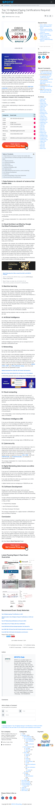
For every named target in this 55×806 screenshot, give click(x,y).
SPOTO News (24, 790)
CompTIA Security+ (17, 456)
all (21, 733)
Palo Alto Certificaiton (30, 767)
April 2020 (42, 147)
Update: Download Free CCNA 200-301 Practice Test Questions (16, 370)
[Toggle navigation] (51, 2)
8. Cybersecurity (7, 169)
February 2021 (43, 132)
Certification (24, 735)
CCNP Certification (29, 744)
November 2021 (43, 119)
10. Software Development (10, 172)
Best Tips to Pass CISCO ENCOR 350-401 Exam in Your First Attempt (17, 373)
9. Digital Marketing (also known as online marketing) (16, 170)
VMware (27, 771)
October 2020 (43, 138)
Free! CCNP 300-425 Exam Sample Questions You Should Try (16, 626)
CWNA (27, 755)
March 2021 (43, 131)
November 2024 (44, 113)
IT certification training (30, 645)
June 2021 (42, 126)
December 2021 (43, 118)
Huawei (27, 760)
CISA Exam (28, 749)
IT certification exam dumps (16, 645)
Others (25, 752)
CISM (26, 455)
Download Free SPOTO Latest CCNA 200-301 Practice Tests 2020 (46, 91)
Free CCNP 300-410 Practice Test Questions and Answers (15, 632)
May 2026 (42, 100)
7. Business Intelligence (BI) (10, 167)
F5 (26, 757)
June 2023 (42, 115)
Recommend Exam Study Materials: (12, 177)
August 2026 (43, 99)
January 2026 (43, 103)
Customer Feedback (26, 784)
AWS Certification (27, 736)
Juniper (23, 787)
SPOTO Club (8, 16)
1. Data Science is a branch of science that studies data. (16, 156)
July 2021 (42, 125)
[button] (45, 16)
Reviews (25, 786)
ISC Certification (29, 761)
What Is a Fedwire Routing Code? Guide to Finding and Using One (46, 31)
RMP (26, 778)
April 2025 (42, 109)
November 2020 (44, 136)
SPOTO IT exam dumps (16, 647)
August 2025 (43, 106)
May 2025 (42, 107)
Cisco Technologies (25, 781)
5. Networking (6, 164)
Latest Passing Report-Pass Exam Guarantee (15, 175)
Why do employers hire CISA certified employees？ (46, 76)
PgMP (26, 774)
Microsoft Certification (30, 764)
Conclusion (6, 173)
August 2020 (43, 141)
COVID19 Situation (25, 783)
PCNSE (29, 770)
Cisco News (24, 780)
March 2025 (43, 110)
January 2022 (43, 116)
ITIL (26, 762)
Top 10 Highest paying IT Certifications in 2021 (12, 614)
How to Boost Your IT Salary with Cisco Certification (13, 623)
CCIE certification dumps (17, 366)
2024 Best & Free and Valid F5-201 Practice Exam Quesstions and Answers (22, 727)
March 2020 (43, 148)
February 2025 (43, 112)
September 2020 (44, 139)
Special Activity (24, 789)
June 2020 (42, 144)
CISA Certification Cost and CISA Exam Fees (46, 86)
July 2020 (42, 142)
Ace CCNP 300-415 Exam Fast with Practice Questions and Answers (17, 629)
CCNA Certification (29, 741)
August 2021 (43, 123)
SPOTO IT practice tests (29, 647)
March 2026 (43, 102)
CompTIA (27, 754)
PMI (24, 773)
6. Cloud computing (8, 165)
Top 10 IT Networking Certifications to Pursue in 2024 (14, 620)
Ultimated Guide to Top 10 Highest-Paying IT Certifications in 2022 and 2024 (22, 725)
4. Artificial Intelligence (9, 162)
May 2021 (42, 128)
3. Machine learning (8, 160)
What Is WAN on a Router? (46, 24)
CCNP (7, 366)
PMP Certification (29, 776)
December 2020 (43, 135)
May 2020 (42, 145)
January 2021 (43, 134)
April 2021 (42, 129)
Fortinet (27, 758)
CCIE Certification (29, 739)
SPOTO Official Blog (16, 804)
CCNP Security (5, 456)
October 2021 (43, 120)
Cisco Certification (27, 738)
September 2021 (44, 122)
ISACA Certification (27, 746)
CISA (23, 455)
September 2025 (44, 104)
